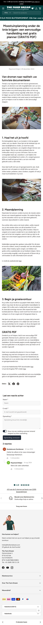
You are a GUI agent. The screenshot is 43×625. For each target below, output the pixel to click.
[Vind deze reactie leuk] (7, 458)
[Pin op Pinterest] (18, 384)
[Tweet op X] (9, 384)
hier (20, 261)
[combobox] (21, 13)
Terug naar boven (21, 506)
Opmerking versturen (12, 438)
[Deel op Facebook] (13, 384)
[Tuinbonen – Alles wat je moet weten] (3, 622)
